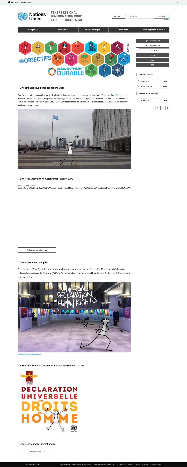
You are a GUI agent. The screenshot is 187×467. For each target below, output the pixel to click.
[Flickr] (152, 108)
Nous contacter (156, 465)
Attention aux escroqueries (81, 465)
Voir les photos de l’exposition (29, 354)
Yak (116, 95)
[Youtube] (167, 108)
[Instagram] (157, 108)
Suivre (165, 86)
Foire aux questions (141, 465)
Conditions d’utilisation (125, 465)
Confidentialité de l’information (103, 465)
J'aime (165, 81)
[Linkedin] (162, 108)
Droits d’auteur (65, 465)
